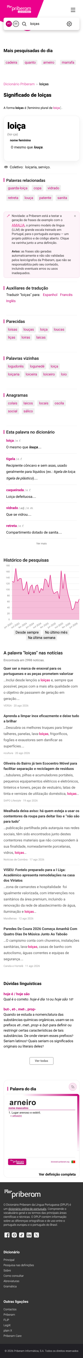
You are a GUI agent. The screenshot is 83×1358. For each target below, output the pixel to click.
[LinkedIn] (29, 1237)
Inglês (11, 301)
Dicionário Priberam (19, 84)
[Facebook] (7, 1237)
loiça (44, 329)
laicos (28, 403)
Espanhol (50, 295)
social (12, 411)
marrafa (68, 62)
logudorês (16, 366)
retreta (13, 198)
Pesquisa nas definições (19, 1265)
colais (12, 403)
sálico (28, 411)
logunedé (37, 366)
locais (43, 403)
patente (45, 198)
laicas (41, 337)
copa (37, 188)
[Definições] (69, 24)
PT (9, 23)
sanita (62, 198)
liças (11, 337)
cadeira (11, 62)
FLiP (6, 1320)
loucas (59, 329)
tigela (10, 459)
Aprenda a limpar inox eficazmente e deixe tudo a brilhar (41, 718)
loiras (25, 337)
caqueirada (15, 490)
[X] (36, 1237)
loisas (12, 329)
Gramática (10, 1286)
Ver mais (41, 543)
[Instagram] (14, 1237)
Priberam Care (12, 1336)
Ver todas (41, 1061)
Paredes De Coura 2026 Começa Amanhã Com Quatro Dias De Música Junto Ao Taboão (40, 931)
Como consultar (14, 1276)
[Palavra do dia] (73, 1087)
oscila (59, 403)
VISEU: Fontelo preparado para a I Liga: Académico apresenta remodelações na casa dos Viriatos (39, 875)
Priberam (9, 1314)
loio (64, 374)
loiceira (31, 374)
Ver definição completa (57, 1174)
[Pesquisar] (24, 24)
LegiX (7, 1325)
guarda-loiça (17, 188)
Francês (66, 295)
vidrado (53, 188)
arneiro (48, 62)
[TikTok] (21, 1237)
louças (28, 329)
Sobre (7, 1270)
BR (15, 23)
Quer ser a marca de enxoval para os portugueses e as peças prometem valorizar (38, 671)
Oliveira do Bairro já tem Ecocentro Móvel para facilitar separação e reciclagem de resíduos (40, 766)
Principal (9, 1260)
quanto (30, 62)
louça (29, 198)
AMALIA (18, 225)
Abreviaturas (11, 1281)
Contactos (10, 1309)
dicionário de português (27, 1209)
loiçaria (13, 374)
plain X (8, 1330)
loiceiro (49, 374)
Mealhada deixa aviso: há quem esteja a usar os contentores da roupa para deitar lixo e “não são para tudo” (41, 816)
